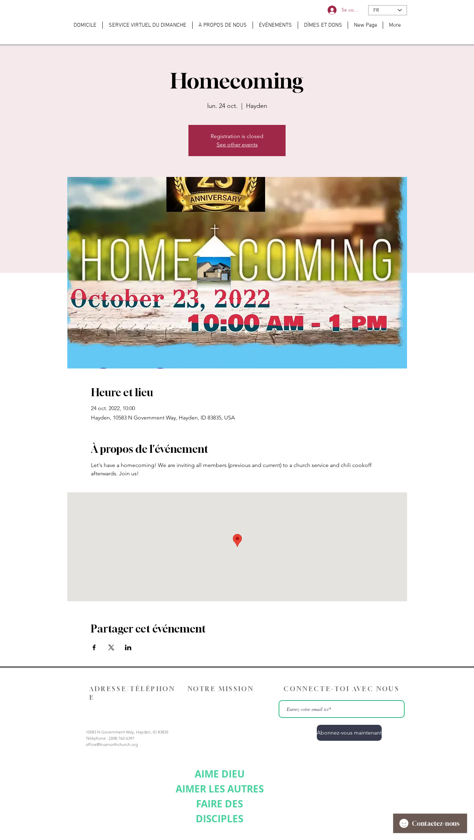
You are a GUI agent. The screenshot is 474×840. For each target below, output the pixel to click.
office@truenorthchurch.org (112, 744)
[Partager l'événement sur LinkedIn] (128, 647)
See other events (237, 144)
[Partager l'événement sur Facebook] (94, 647)
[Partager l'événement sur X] (111, 647)
